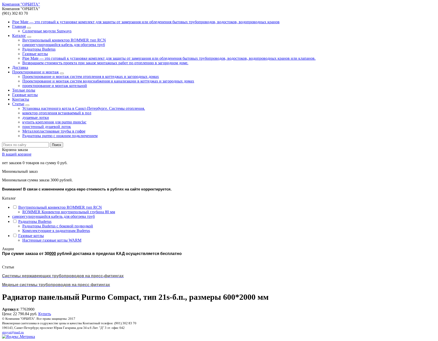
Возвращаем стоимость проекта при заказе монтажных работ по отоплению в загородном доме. (105, 63)
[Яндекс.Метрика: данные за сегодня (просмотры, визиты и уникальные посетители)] (18, 336)
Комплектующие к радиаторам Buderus (56, 230)
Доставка (20, 67)
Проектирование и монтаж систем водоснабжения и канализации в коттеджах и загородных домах (108, 81)
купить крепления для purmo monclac (54, 122)
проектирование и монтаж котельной (54, 85)
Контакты (20, 99)
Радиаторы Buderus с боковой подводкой (57, 226)
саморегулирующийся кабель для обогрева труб (63, 44)
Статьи (18, 104)
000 (52, 253)
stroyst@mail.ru (13, 332)
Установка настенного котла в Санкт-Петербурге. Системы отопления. (83, 108)
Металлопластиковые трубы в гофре (53, 131)
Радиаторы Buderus (39, 49)
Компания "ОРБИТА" (21, 4)
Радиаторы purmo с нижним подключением (60, 136)
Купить (44, 314)
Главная (19, 26)
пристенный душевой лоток (46, 126)
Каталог (19, 35)
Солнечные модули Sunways (46, 31)
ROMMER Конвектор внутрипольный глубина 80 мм (68, 212)
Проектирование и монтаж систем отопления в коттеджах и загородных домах (90, 76)
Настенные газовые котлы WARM (51, 240)
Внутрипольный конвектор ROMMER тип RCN (64, 40)
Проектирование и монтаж (35, 72)
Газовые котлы (35, 54)
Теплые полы (23, 90)
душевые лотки (35, 117)
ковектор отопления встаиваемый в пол (56, 113)
